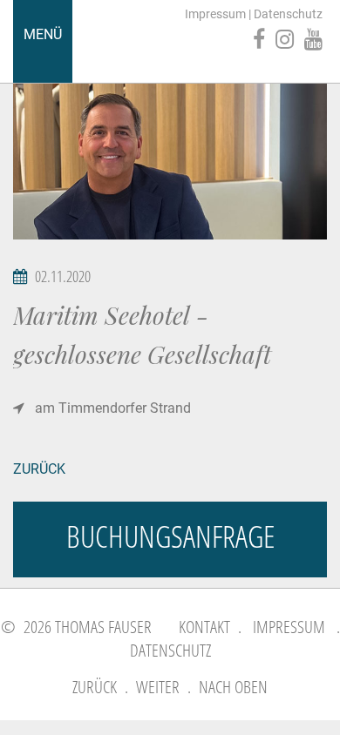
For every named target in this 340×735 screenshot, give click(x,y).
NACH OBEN (233, 686)
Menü (43, 34)
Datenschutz (288, 14)
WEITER (158, 686)
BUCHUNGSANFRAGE (170, 536)
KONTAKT (204, 626)
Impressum (215, 14)
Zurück (39, 469)
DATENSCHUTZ (170, 650)
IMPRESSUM (289, 626)
